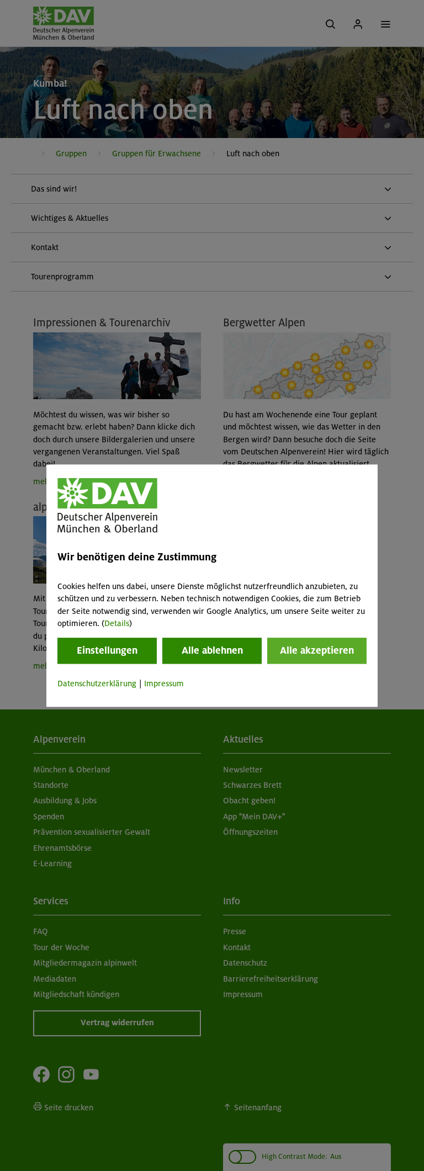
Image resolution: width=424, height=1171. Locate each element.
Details (116, 623)
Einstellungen (107, 651)
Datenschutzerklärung (96, 684)
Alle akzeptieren (317, 651)
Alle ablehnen (212, 651)
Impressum (164, 684)
